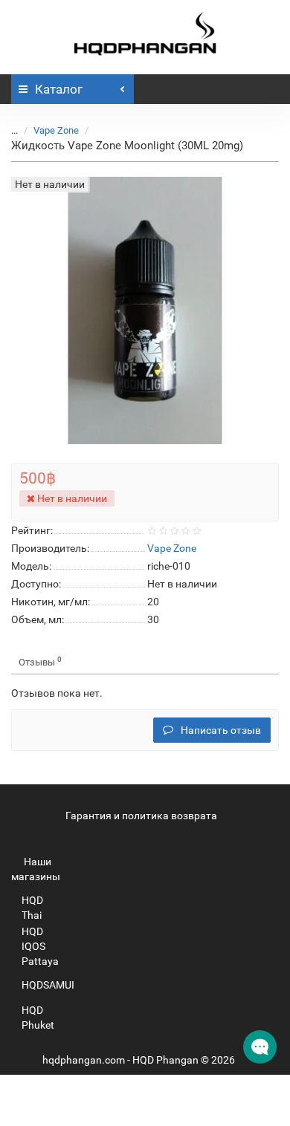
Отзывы (40, 661)
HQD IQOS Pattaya (40, 946)
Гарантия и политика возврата (141, 815)
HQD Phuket (38, 1017)
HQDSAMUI (48, 985)
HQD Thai (32, 907)
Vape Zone (56, 130)
